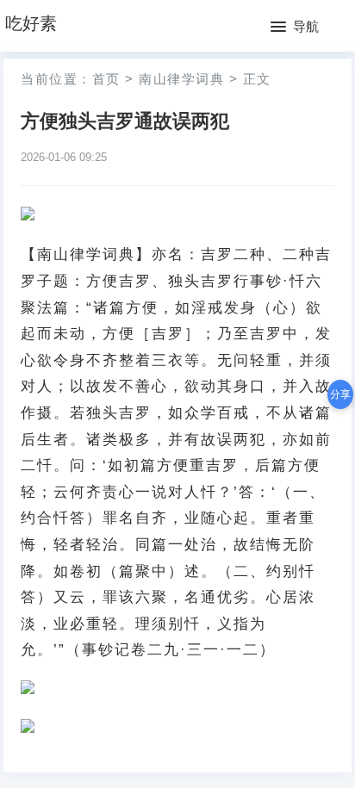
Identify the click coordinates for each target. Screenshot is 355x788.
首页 (106, 78)
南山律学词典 (181, 78)
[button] (295, 27)
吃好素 (31, 23)
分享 (340, 394)
